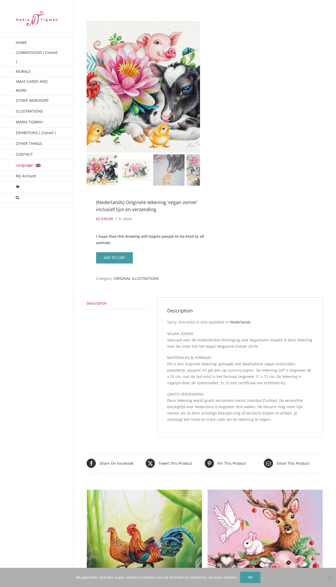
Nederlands (240, 322)
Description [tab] (97, 303)
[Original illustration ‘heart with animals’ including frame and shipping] (265, 547)
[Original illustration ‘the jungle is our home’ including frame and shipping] (144, 547)
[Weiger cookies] (329, 577)
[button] (37, 197)
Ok (250, 577)
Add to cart (114, 257)
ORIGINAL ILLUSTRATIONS (136, 278)
